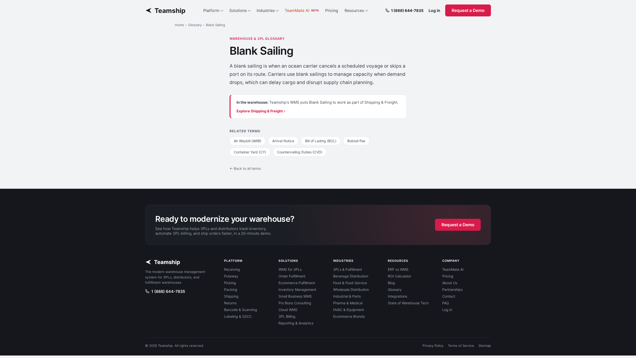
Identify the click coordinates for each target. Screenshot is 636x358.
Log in (434, 10)
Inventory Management (297, 289)
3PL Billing (286, 316)
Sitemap (484, 346)
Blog (391, 283)
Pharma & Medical (347, 303)
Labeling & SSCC (238, 316)
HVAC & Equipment (348, 310)
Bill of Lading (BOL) (320, 141)
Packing (230, 289)
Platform (211, 10)
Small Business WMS (295, 296)
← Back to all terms (245, 168)
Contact (448, 296)
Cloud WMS (287, 310)
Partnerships (452, 289)
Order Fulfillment (291, 276)
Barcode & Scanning (240, 310)
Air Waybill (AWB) (247, 141)
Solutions (238, 10)
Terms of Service (461, 346)
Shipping (231, 296)
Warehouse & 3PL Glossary (257, 39)
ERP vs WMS (398, 269)
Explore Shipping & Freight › (261, 111)
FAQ (445, 303)
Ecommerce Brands (349, 316)
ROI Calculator (399, 276)
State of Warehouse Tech (408, 303)
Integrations (397, 296)
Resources (354, 10)
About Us (449, 283)
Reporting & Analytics (295, 323)
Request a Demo (468, 10)
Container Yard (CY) (250, 152)
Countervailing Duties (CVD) (299, 152)
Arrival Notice (283, 141)
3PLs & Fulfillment (347, 269)
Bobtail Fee (356, 141)
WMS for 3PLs (290, 269)
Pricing (331, 10)
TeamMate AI (302, 10)
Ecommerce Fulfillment (296, 283)
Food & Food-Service (350, 283)
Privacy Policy (433, 346)
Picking (230, 283)
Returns (230, 303)
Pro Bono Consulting (294, 303)
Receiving (232, 269)
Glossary (195, 25)
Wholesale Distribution (351, 289)
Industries (266, 10)
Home (179, 25)
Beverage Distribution (350, 276)
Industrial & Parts (347, 296)
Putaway (231, 276)
